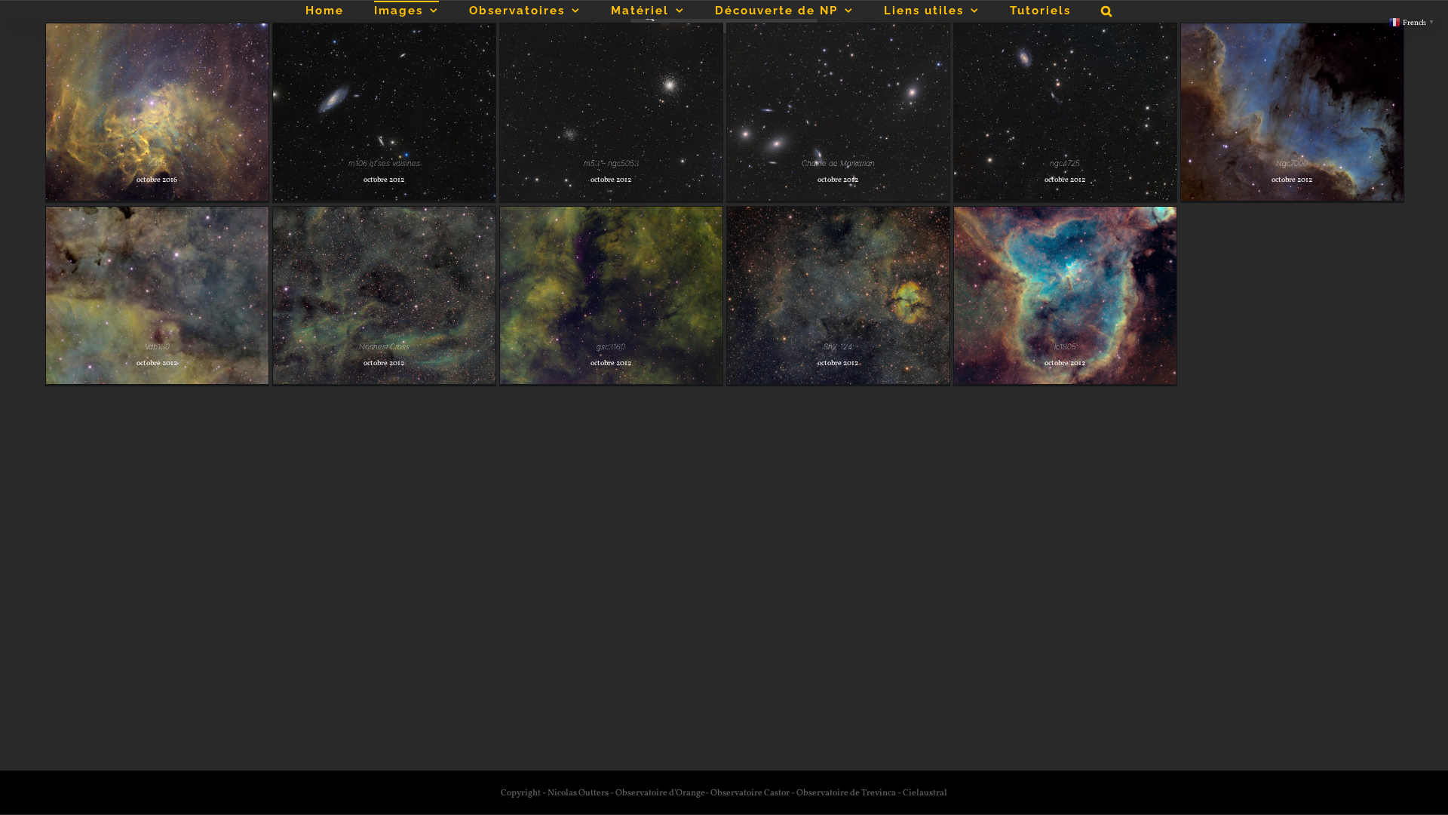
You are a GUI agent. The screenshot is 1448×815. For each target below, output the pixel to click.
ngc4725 (1065, 163)
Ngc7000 (1292, 163)
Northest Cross (384, 346)
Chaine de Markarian (838, 163)
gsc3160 (611, 346)
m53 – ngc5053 (611, 163)
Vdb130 (157, 346)
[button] (1107, 10)
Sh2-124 (838, 346)
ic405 (157, 163)
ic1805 (1065, 346)
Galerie (157, 100)
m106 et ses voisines (384, 163)
